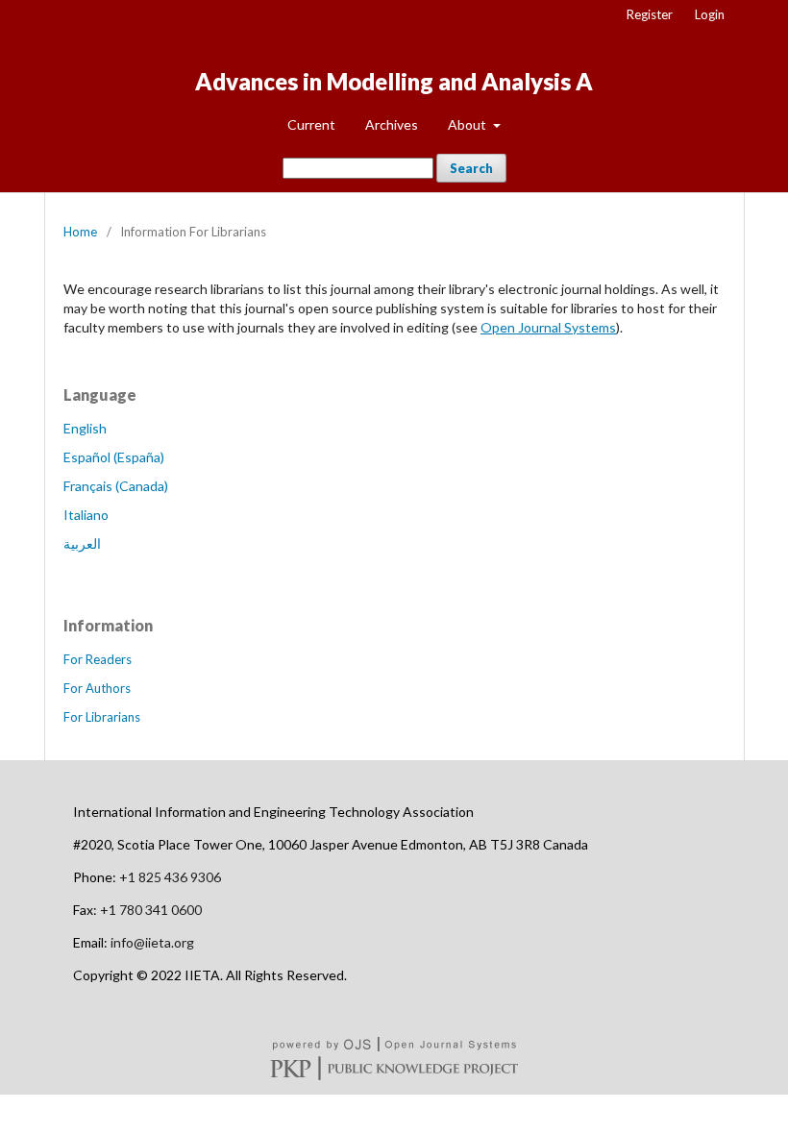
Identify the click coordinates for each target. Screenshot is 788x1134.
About (468, 124)
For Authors (97, 688)
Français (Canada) (115, 486)
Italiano (86, 514)
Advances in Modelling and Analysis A (394, 81)
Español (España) (113, 457)
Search (471, 168)
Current (311, 124)
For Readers (97, 659)
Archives (391, 124)
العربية (82, 543)
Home (80, 231)
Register (650, 14)
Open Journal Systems (548, 327)
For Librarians (101, 717)
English (85, 428)
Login (710, 14)
